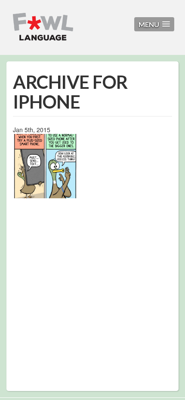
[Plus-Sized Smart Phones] (45, 165)
